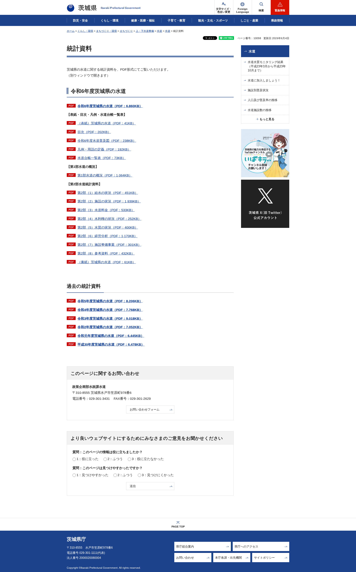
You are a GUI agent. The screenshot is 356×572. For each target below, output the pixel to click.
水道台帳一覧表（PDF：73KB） (102, 158)
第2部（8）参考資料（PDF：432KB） (106, 253)
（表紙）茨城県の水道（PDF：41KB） (107, 123)
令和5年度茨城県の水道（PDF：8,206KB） (110, 301)
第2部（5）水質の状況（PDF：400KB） (108, 227)
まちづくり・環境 (106, 30)
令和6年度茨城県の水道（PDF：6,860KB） (110, 106)
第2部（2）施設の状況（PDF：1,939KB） (109, 201)
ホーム (71, 30)
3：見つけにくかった (158, 475)
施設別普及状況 (258, 90)
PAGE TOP (178, 526)
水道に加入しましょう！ (264, 80)
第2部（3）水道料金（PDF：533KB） (106, 210)
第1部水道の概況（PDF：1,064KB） (105, 175)
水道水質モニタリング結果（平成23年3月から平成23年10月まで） (267, 66)
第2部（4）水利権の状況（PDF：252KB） (109, 219)
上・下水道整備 (145, 30)
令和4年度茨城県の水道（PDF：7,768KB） (110, 310)
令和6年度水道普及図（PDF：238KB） (107, 141)
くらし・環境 (85, 30)
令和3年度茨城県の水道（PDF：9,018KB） (110, 318)
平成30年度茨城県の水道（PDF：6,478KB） (111, 344)
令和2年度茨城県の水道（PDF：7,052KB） (110, 327)
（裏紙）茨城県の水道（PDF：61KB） (107, 262)
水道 (159, 30)
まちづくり (126, 30)
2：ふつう (115, 459)
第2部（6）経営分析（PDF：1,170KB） (107, 236)
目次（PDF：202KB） (94, 132)
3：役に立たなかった (148, 459)
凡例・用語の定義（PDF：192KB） (104, 149)
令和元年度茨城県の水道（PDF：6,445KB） (111, 336)
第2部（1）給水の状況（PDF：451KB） (108, 193)
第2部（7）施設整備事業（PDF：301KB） (109, 245)
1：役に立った (87, 459)
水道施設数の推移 (259, 110)
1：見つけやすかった (92, 475)
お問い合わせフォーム (144, 409)
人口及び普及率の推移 (262, 100)
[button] (242, 7)
